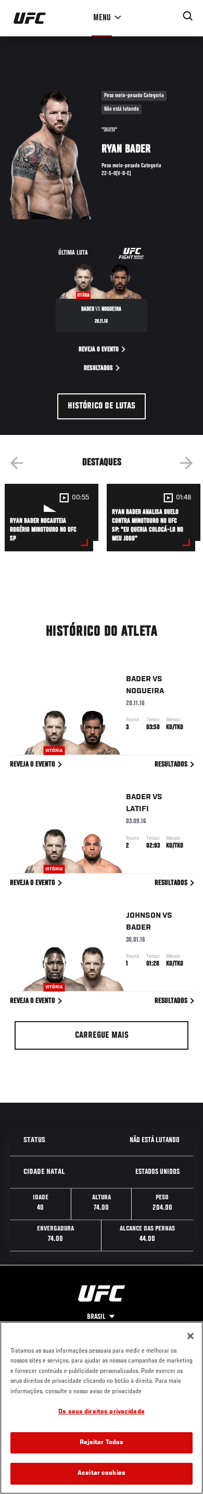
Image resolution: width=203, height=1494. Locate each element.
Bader (138, 679)
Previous (16, 463)
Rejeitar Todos (102, 1442)
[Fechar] (190, 1336)
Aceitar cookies (101, 1473)
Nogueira (145, 691)
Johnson (143, 915)
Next (186, 463)
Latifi (137, 809)
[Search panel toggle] (188, 16)
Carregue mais (102, 1035)
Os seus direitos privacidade (101, 1412)
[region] (101, 1407)
